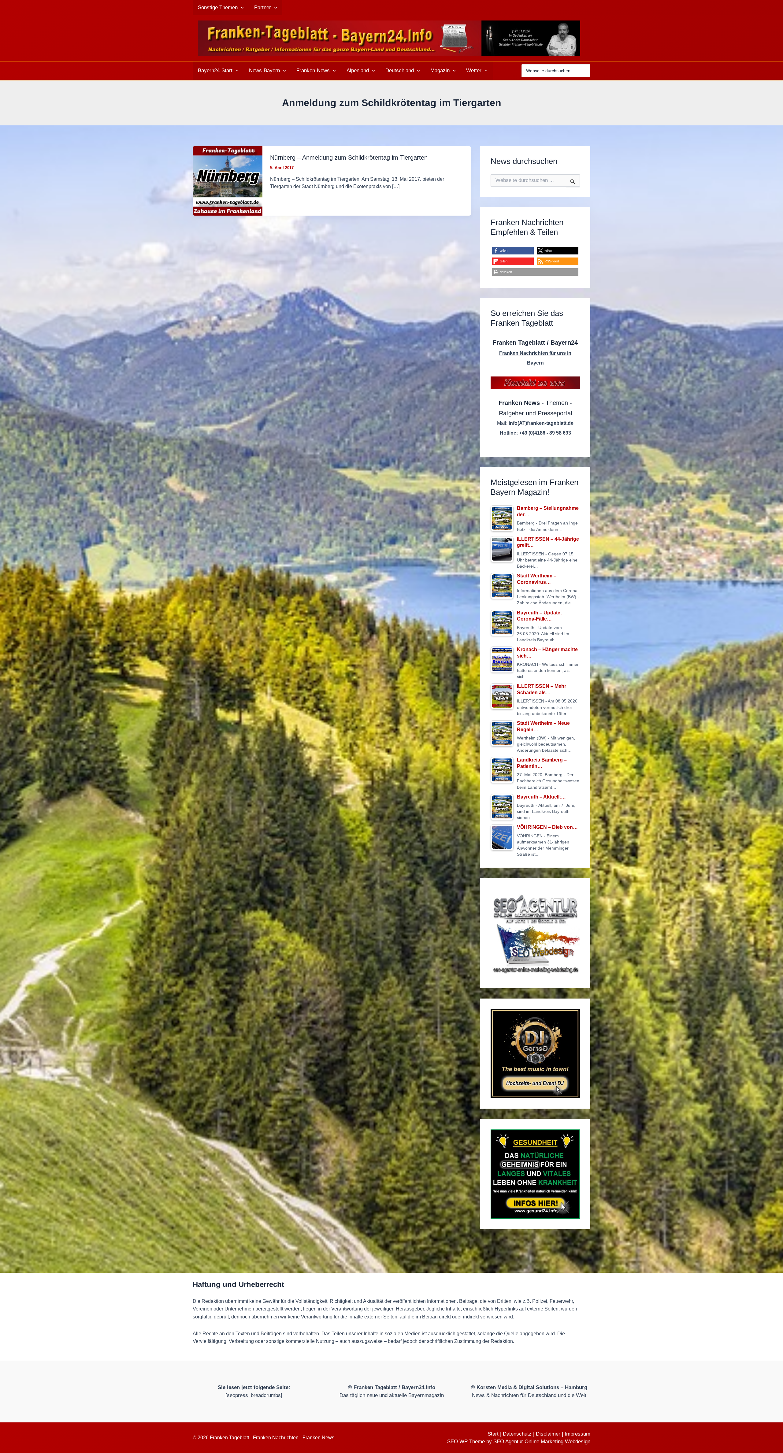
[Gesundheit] (535, 1174)
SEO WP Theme (466, 1441)
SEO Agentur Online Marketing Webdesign (541, 1441)
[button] (241, 7)
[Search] (586, 71)
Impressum (577, 1434)
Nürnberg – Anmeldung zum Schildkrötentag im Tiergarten (349, 157)
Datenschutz (517, 1434)
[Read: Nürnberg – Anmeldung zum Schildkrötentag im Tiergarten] (227, 180)
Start (493, 1434)
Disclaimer (548, 1434)
